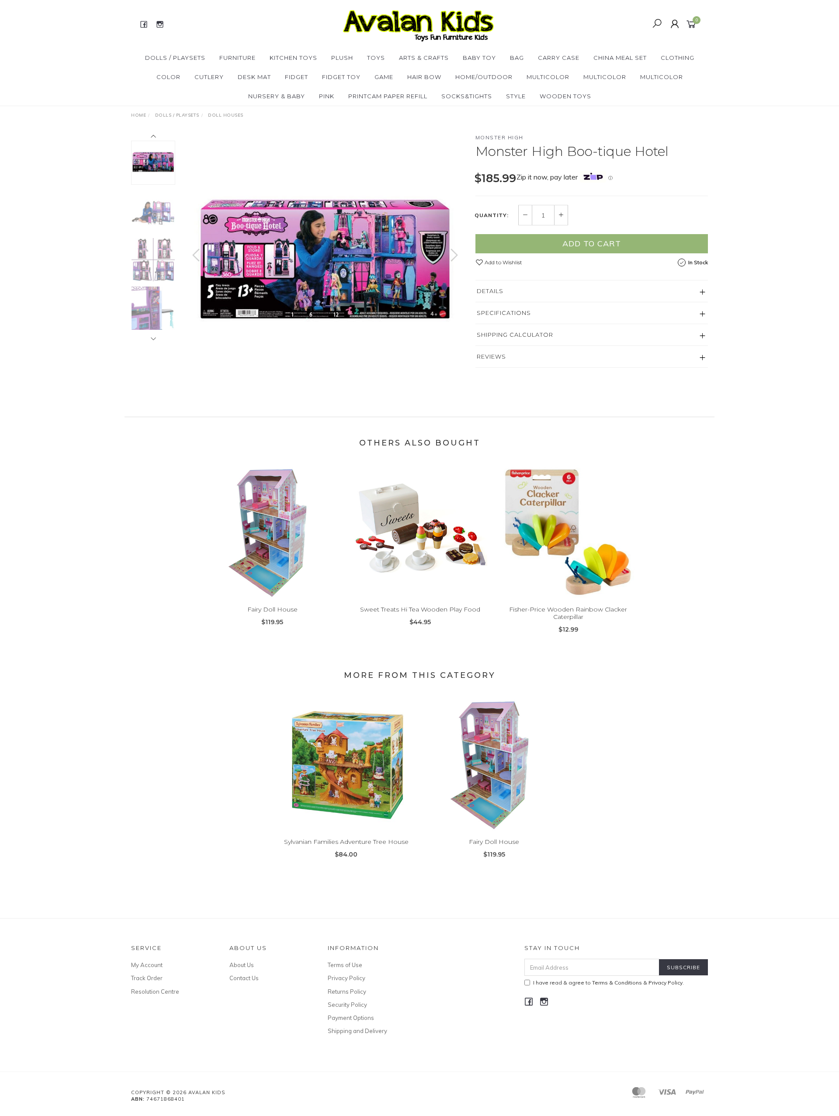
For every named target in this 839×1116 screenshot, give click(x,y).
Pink (326, 96)
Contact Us (244, 977)
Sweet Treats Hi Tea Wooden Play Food (420, 609)
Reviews (491, 356)
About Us (241, 964)
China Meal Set (620, 57)
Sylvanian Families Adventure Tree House (346, 842)
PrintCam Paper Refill (387, 96)
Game (383, 76)
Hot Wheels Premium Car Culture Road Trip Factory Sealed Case (75, 1079)
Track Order (147, 977)
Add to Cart (591, 243)
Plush (342, 57)
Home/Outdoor (484, 76)
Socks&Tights (466, 96)
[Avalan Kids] (418, 24)
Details (490, 290)
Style (516, 96)
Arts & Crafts (424, 57)
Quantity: (492, 215)
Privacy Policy (346, 977)
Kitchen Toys (293, 57)
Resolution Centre (155, 991)
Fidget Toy (341, 76)
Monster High (499, 137)
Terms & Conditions (617, 982)
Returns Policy (347, 991)
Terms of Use (345, 964)
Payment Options (351, 1017)
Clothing (677, 57)
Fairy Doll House (272, 609)
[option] (325, 264)
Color (168, 76)
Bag (517, 57)
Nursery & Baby (276, 96)
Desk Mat (254, 76)
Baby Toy (479, 57)
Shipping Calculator (515, 334)
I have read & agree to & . (608, 982)
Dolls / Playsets (175, 57)
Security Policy (347, 1004)
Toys (376, 57)
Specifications (504, 312)
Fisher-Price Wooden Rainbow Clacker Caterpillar (568, 613)
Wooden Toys (565, 96)
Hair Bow (424, 76)
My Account (147, 964)
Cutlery (209, 76)
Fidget (296, 76)
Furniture (237, 57)
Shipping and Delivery (357, 1030)
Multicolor (548, 76)
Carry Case (558, 57)
